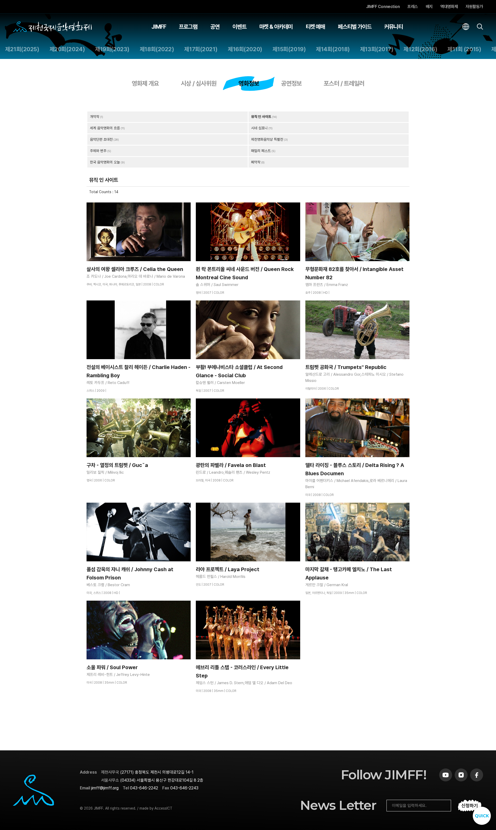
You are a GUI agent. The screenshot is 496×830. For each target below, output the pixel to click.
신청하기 (469, 805)
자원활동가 (474, 7)
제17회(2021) (201, 49)
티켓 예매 (315, 26)
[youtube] (445, 774)
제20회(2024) (67, 49)
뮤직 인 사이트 (261, 117)
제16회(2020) (245, 49)
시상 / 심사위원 (198, 83)
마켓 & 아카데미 (276, 26)
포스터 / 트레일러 (344, 83)
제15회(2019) (289, 49)
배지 (429, 7)
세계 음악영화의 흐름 (105, 128)
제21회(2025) (22, 49)
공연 (215, 26)
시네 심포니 (259, 128)
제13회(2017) (376, 49)
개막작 (94, 117)
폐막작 (255, 162)
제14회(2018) (333, 49)
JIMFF (158, 26)
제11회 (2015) (464, 49)
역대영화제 (449, 7)
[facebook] (476, 774)
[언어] (465, 26)
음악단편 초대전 (101, 139)
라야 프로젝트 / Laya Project (227, 569)
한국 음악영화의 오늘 (105, 162)
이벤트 (239, 26)
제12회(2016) (420, 49)
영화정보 (248, 83)
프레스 (412, 7)
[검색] (480, 27)
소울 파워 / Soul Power (112, 667)
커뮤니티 (393, 26)
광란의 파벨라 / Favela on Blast (231, 465)
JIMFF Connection (383, 7)
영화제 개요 (145, 83)
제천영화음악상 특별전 (267, 139)
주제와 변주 (98, 151)
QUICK (482, 815)
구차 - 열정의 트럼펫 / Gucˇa (117, 465)
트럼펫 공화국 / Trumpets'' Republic (345, 367)
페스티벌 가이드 (354, 26)
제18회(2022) (157, 49)
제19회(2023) (112, 49)
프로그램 (188, 26)
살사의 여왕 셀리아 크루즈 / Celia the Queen (135, 269)
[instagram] (461, 774)
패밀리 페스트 (261, 151)
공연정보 (291, 83)
